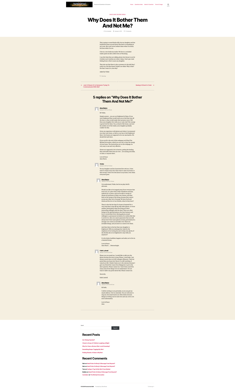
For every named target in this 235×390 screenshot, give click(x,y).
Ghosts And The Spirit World (117, 14)
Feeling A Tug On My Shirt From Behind (98, 369)
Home (131, 4)
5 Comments (128, 31)
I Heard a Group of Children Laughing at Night (95, 343)
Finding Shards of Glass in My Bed (92, 352)
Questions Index (139, 4)
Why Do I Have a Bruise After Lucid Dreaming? (96, 346)
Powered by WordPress (101, 386)
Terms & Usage (159, 4)
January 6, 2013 (118, 31)
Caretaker (109, 31)
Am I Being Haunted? (88, 340)
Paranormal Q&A (89, 386)
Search (82, 325)
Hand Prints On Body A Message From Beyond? (101, 363)
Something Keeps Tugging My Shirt (93, 349)
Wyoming (103, 76)
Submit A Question (148, 4)
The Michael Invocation (97, 375)
